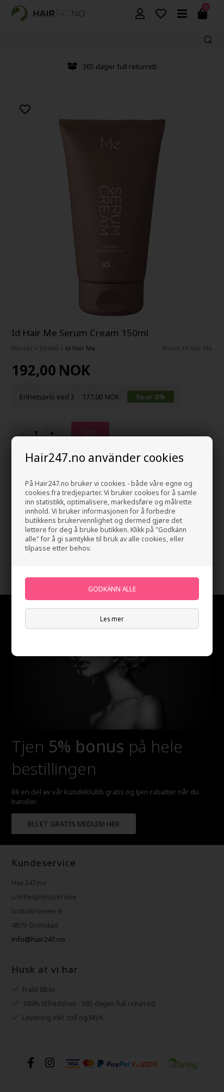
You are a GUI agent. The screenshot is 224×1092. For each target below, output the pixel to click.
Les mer (112, 618)
